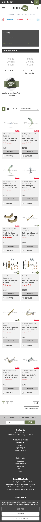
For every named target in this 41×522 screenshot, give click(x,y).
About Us (20, 468)
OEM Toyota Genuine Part (9, 134)
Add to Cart (30, 151)
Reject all (20, 513)
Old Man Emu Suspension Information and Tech (20, 489)
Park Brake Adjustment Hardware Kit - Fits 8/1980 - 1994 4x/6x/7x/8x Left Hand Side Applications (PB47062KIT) (30, 282)
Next (35, 403)
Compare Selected (31, 408)
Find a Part (20, 461)
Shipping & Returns (20, 450)
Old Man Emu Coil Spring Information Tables (20, 487)
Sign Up (23, 448)
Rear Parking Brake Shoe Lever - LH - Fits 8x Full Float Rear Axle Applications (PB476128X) (29, 139)
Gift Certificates (20, 443)
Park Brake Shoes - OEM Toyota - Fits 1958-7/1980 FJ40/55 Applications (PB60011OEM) (11, 234)
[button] (20, 44)
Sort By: (15, 109)
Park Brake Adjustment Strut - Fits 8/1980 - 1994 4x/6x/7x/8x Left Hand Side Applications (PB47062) (11, 329)
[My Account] (32, 2)
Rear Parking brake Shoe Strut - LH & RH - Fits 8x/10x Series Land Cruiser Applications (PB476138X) (30, 187)
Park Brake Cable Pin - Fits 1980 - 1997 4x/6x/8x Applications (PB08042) (29, 376)
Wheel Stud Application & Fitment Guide (20, 482)
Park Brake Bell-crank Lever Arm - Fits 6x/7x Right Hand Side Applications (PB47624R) (29, 329)
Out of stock (10, 151)
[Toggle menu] (3, 8)
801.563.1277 (8, 2)
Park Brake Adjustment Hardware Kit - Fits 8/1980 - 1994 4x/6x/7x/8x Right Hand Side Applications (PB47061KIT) (10, 282)
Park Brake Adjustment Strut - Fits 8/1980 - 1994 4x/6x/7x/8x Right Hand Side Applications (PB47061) (30, 234)
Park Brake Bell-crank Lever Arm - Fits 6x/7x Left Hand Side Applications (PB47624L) (10, 376)
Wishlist (20, 445)
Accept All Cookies (20, 518)
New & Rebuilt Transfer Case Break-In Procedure (20, 484)
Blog (20, 471)
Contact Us (20, 466)
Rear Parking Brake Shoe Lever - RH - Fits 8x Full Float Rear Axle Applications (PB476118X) (10, 187)
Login (17, 448)
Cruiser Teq (25, 228)
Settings (20, 509)
